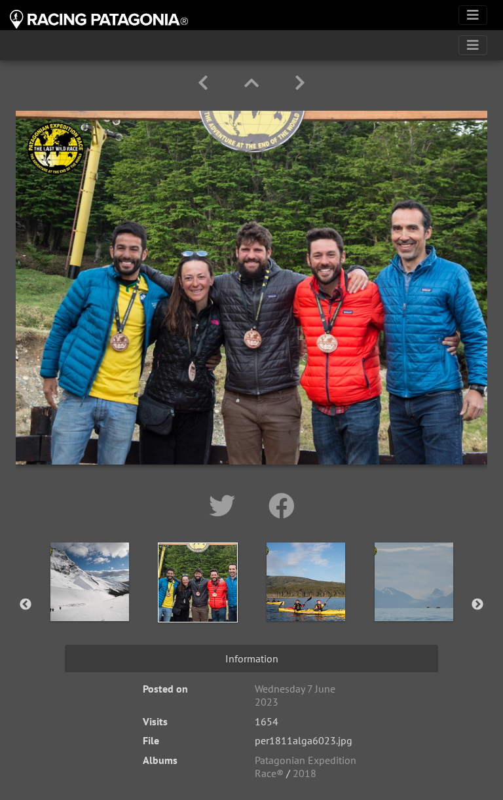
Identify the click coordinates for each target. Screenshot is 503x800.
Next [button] (477, 604)
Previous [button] (25, 604)
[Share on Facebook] (281, 506)
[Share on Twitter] (225, 506)
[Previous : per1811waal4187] (205, 83)
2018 (304, 773)
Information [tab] (251, 658)
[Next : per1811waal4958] (300, 83)
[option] (89, 602)
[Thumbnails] (254, 83)
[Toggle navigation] (472, 15)
